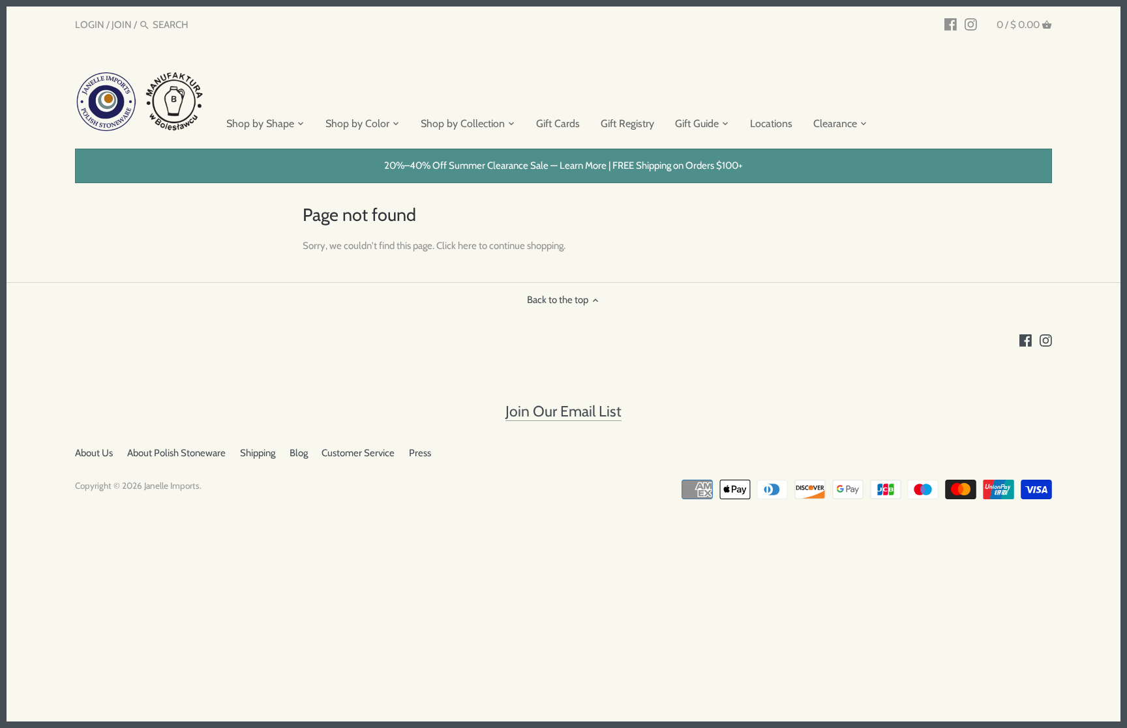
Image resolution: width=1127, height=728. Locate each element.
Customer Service (358, 453)
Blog (299, 453)
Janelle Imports (172, 485)
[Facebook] (950, 24)
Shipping (257, 453)
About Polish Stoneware (176, 453)
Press (420, 453)
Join (122, 25)
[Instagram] (971, 24)
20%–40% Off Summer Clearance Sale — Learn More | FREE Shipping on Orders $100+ (563, 165)
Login (89, 25)
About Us (94, 453)
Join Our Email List (563, 411)
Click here (456, 246)
